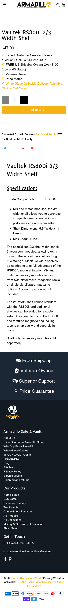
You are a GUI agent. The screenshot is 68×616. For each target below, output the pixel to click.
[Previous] (7, 19)
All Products (10, 515)
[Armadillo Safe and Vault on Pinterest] (10, 560)
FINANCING (11, 459)
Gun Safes (10, 499)
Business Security (14, 503)
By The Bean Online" (29, 581)
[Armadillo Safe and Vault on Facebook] (5, 560)
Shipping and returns (16, 480)
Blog (6, 463)
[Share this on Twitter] (5, 148)
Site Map (8, 467)
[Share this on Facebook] (14, 148)
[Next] (61, 19)
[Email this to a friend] (32, 148)
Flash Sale (10, 528)
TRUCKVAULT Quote (17, 454)
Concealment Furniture (17, 511)
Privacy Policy (12, 471)
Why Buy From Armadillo (18, 446)
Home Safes (11, 494)
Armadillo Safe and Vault (27, 578)
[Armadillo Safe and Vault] (34, 5)
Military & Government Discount (23, 524)
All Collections (12, 520)
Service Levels (12, 475)
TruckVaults (10, 507)
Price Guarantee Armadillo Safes (23, 442)
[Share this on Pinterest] (23, 148)
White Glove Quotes (15, 450)
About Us (9, 438)
